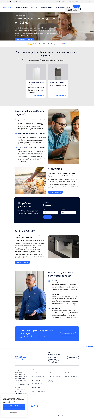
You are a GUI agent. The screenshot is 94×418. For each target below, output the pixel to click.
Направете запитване (68, 333)
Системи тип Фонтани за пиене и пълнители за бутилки (22, 385)
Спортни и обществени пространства (38, 391)
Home (16, 15)
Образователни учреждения (36, 388)
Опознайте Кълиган (60, 1)
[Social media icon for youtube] (34, 405)
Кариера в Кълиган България (53, 380)
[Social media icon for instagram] (37, 405)
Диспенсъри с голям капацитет (20, 381)
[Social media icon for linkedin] (32, 405)
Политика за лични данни (59, 415)
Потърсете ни (73, 357)
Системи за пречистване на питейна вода (26, 7)
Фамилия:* (63, 209)
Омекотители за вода (46, 7)
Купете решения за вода (73, 1)
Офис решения (35, 372)
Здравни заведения (37, 383)
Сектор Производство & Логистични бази (38, 377)
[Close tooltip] (78, 9)
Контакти (67, 372)
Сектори (34, 370)
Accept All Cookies (14, 405)
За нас (49, 372)
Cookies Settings (14, 412)
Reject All (14, 409)
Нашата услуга (69, 370)
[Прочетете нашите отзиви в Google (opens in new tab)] (63, 44)
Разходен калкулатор (54, 376)
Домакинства (14, 1)
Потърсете (87, 1)
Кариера (81, 1)
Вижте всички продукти (23, 39)
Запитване (75, 6)
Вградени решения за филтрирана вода (21, 377)
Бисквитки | (68, 415)
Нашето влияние (54, 192)
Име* (44, 209)
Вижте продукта (21, 262)
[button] (89, 346)
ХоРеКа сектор (36, 380)
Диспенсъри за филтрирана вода (20, 373)
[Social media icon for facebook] (40, 405)
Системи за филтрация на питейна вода (21, 390)
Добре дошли (7, 1)
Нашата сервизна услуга (62, 7)
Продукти (18, 370)
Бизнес (20, 1)
